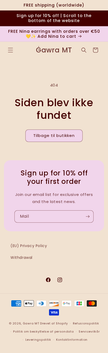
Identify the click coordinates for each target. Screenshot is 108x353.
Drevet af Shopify (54, 323)
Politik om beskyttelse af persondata (43, 331)
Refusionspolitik (86, 323)
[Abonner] (87, 216)
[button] (10, 50)
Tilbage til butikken (54, 135)
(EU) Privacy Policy (28, 245)
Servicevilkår (89, 331)
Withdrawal (21, 257)
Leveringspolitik (38, 340)
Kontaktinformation (72, 340)
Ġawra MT (31, 323)
